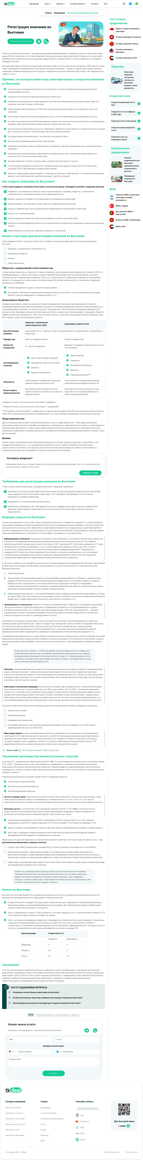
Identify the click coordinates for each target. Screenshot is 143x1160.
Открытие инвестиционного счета (123, 129)
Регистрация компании (44, 1015)
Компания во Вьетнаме (15, 1124)
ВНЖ (42, 1141)
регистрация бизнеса (62, 1015)
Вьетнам (75, 1015)
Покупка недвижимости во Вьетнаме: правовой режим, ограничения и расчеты (132, 164)
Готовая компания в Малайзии (124, 50)
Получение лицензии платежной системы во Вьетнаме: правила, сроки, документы (131, 80)
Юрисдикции (34, 4)
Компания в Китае (13, 1108)
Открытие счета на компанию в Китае (119, 138)
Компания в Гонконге (14, 1113)
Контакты (95, 4)
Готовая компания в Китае (127, 44)
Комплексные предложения (52, 1119)
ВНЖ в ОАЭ (120, 226)
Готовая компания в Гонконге (128, 37)
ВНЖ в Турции (122, 206)
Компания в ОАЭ (12, 1130)
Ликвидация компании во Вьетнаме (129, 178)
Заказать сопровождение (21, 41)
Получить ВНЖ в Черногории (128, 220)
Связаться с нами (90, 473)
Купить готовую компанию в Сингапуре (128, 30)
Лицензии (45, 1135)
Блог (105, 4)
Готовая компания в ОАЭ (126, 58)
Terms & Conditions (111, 1152)
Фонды (43, 1130)
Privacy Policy (132, 1152)
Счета (43, 1124)
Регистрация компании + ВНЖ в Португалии (32, 750)
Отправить (53, 1073)
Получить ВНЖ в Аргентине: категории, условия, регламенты (128, 197)
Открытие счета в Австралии (123, 121)
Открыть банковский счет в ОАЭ (123, 103)
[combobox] (12, 1051)
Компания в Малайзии (14, 1135)
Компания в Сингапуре (15, 1119)
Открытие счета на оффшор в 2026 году (123, 113)
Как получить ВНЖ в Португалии (124, 213)
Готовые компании (48, 1113)
